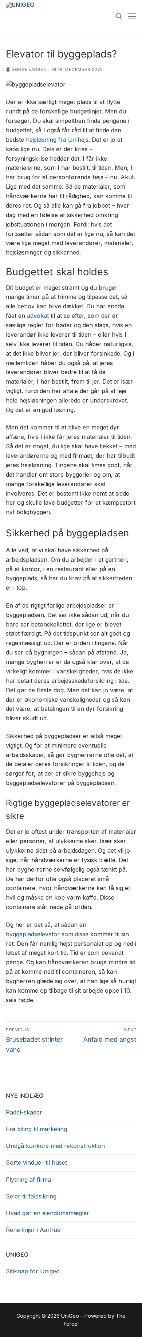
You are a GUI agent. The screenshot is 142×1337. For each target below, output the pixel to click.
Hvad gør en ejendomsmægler (47, 1213)
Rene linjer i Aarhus (33, 1229)
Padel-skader (24, 1112)
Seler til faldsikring (31, 1196)
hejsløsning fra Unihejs (57, 139)
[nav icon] (132, 16)
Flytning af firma (28, 1179)
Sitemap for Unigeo (33, 1271)
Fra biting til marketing (36, 1129)
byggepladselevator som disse (47, 934)
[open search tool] (119, 16)
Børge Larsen (29, 69)
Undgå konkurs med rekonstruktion (55, 1145)
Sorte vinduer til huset (36, 1162)
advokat (38, 315)
